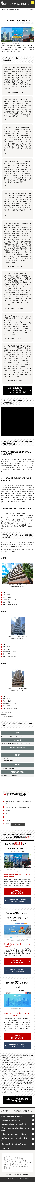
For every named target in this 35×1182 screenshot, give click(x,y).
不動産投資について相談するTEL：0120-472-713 (17, 901)
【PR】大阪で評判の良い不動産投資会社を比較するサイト (18, 1178)
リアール (8, 813)
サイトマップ (5, 1148)
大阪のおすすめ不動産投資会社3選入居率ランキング (17, 1100)
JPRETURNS (9, 817)
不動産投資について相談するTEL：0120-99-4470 (17, 970)
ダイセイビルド (10, 820)
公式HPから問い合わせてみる (17, 892)
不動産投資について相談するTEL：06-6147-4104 (17, 1045)
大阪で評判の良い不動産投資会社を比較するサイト (15, 5)
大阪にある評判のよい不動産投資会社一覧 (17, 807)
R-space (8, 810)
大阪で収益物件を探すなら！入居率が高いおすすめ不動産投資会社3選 (17, 390)
